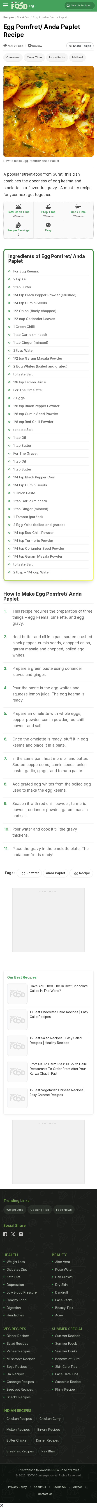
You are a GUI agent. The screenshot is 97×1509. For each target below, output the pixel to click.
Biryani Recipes (48, 1429)
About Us (40, 1487)
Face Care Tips (66, 1374)
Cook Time (34, 57)
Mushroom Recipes (21, 1359)
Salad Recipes (17, 1343)
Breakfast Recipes (20, 1451)
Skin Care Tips (66, 1366)
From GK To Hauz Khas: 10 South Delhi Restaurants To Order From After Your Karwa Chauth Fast (58, 1068)
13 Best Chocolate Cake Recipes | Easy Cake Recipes (59, 1014)
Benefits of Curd (67, 1359)
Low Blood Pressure (22, 1292)
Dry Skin (61, 1285)
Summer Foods (66, 1343)
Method (77, 57)
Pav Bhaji (48, 1451)
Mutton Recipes (18, 1429)
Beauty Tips (64, 1308)
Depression (15, 1285)
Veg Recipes (14, 1329)
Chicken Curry (50, 1419)
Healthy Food (17, 1300)
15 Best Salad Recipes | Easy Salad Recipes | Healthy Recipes (56, 1040)
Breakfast (23, 17)
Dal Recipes (16, 1374)
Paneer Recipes (19, 1351)
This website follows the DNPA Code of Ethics (48, 1470)
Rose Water (64, 1269)
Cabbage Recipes (20, 1382)
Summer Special (67, 1329)
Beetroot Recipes (20, 1389)
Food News (64, 1209)
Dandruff (61, 1292)
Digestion (14, 1308)
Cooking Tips (39, 1209)
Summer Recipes (67, 1336)
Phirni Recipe (65, 1389)
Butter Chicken (17, 1440)
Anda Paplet (55, 873)
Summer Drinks (66, 1351)
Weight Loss (14, 1209)
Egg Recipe (81, 873)
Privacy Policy (17, 1487)
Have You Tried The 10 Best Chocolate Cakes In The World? (59, 988)
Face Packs (64, 1300)
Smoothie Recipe (68, 1382)
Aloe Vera (62, 1262)
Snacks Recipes (19, 1397)
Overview (13, 57)
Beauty (59, 1255)
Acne (59, 1315)
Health (10, 1255)
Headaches (15, 1315)
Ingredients (57, 57)
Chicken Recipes (19, 1419)
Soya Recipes (17, 1366)
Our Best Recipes (22, 977)
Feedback (59, 1487)
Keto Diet (13, 1277)
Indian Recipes (17, 1410)
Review (37, 46)
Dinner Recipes (18, 1336)
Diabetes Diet (17, 1269)
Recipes (8, 17)
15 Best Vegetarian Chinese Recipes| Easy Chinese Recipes (57, 1092)
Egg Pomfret (29, 873)
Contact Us (45, 1494)
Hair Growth (64, 1277)
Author (77, 1487)
